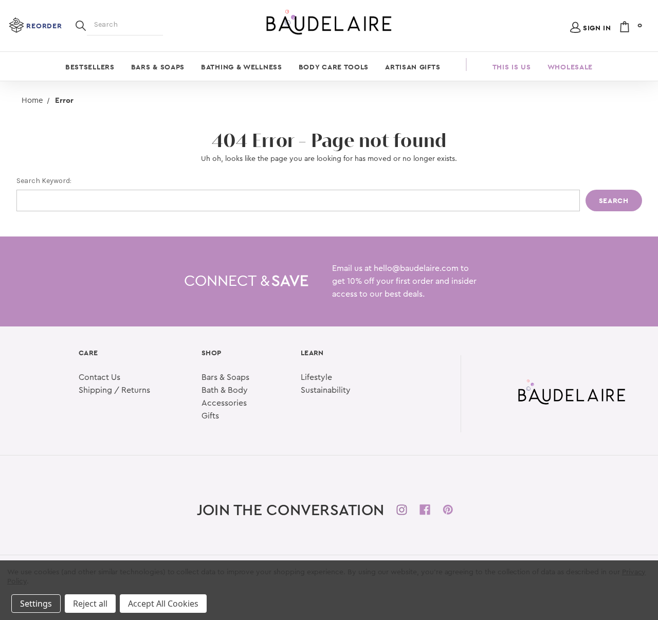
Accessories (224, 403)
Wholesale (570, 66)
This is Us (511, 66)
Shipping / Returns (114, 390)
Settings (36, 603)
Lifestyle (316, 377)
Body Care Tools (334, 66)
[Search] (81, 24)
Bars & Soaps (158, 66)
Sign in (597, 27)
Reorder (44, 25)
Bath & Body (225, 390)
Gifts (210, 416)
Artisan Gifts (412, 66)
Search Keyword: (43, 180)
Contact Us (99, 377)
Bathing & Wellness (241, 66)
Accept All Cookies (163, 603)
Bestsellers (90, 66)
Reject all (90, 603)
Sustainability (326, 390)
